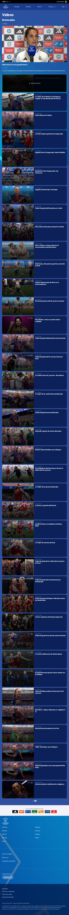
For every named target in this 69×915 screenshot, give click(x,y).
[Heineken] (34, 811)
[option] (34, 83)
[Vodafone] (54, 811)
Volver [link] (5, 23)
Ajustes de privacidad (8, 897)
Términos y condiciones (8, 891)
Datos (4, 841)
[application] (34, 44)
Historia (37, 834)
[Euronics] (47, 811)
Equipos (37, 827)
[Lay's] (41, 811)
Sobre (37, 838)
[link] (16, 6)
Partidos (4, 827)
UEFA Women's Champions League (5, 6)
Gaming (4, 838)
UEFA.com (5, 857)
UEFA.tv (4, 834)
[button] (51, 6)
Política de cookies (7, 894)
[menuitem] (18, 6)
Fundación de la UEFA (8, 861)
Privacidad (5, 888)
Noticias (37, 831)
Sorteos (4, 831)
